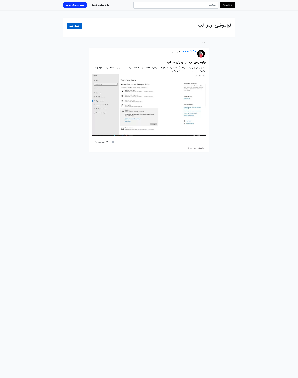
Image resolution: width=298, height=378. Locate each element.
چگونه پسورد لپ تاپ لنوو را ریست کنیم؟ (185, 63)
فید (203, 43)
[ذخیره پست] (112, 142)
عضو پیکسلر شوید (75, 5)
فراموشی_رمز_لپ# (196, 148)
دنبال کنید (74, 26)
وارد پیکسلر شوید (100, 5)
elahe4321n (189, 51)
